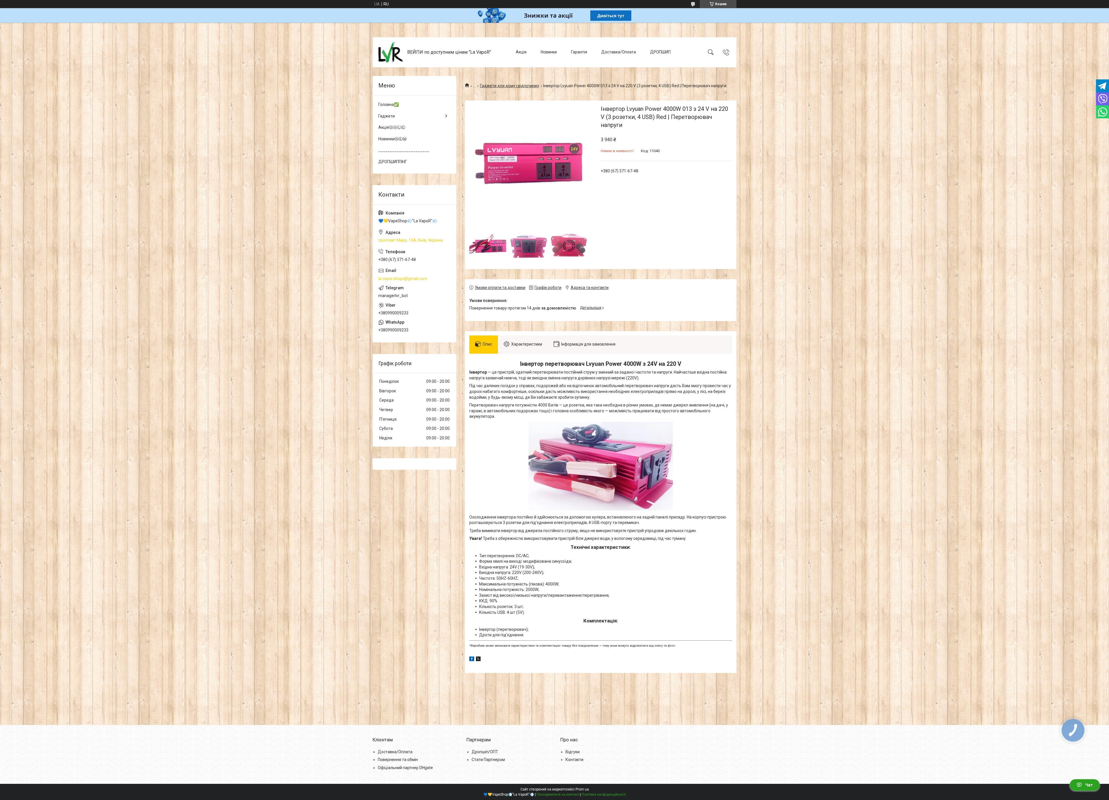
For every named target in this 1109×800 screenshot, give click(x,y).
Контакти (574, 759)
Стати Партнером (488, 759)
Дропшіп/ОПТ (485, 751)
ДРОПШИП (660, 52)
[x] (478, 659)
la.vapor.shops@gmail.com (402, 278)
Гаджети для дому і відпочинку (509, 85)
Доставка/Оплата (618, 52)
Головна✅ (388, 104)
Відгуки (572, 751)
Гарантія (579, 52)
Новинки (549, 52)
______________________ (403, 150)
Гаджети (386, 116)
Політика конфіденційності (604, 794)
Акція (521, 52)
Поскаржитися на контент (558, 794)
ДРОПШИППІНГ (392, 161)
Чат (1089, 785)
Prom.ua (582, 789)
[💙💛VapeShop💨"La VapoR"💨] (390, 52)
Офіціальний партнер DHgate (405, 767)
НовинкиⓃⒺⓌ (392, 139)
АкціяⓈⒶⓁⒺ (391, 127)
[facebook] (471, 659)
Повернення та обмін (398, 759)
